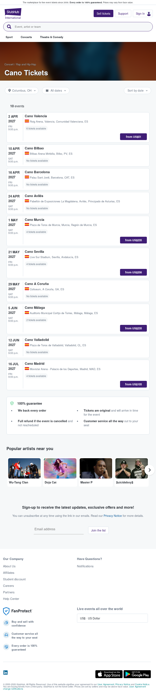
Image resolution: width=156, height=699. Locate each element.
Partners (9, 592)
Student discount (14, 579)
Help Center (11, 598)
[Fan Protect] (17, 611)
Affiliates (8, 572)
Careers (8, 585)
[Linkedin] (5, 674)
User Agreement (106, 684)
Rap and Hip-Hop (26, 64)
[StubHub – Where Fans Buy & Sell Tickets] (13, 13)
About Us (9, 566)
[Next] (149, 470)
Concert (9, 64)
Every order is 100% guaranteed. (86, 2)
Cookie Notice (142, 684)
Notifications (85, 566)
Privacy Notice (113, 516)
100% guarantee (29, 403)
